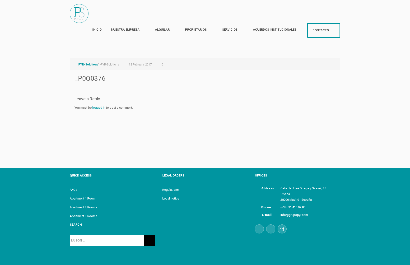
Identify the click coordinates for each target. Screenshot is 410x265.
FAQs (73, 189)
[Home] (81, 18)
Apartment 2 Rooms (83, 207)
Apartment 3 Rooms (83, 216)
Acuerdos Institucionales (274, 29)
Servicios (230, 29)
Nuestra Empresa (125, 29)
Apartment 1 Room (83, 198)
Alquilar (162, 29)
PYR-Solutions (88, 64)
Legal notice (170, 198)
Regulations (170, 189)
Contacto (320, 30)
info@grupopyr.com (294, 215)
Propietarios (196, 29)
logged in (98, 107)
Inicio (97, 29)
